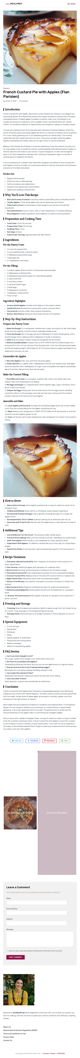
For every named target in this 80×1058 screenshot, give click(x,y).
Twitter (18, 741)
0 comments (23, 101)
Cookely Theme (49, 1053)
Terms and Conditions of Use (14, 1034)
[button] (71, 4)
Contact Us (7, 1040)
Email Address (11, 909)
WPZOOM (61, 1053)
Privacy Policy (8, 1037)
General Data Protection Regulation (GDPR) (20, 1030)
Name (8, 898)
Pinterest (51, 741)
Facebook (34, 741)
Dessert (6, 88)
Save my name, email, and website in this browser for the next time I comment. (35, 951)
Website (9, 919)
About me (7, 1027)
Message (9, 929)
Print (66, 741)
